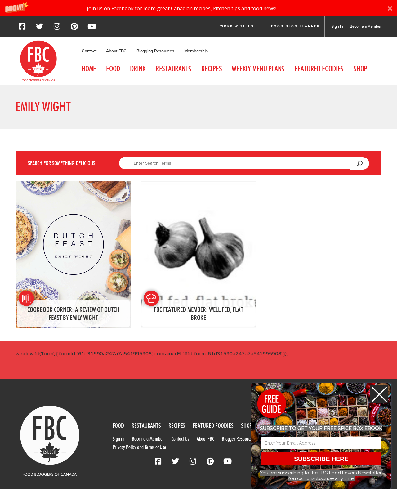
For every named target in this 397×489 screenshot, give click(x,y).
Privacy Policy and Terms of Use (139, 447)
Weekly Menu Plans (258, 68)
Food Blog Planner (295, 26)
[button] (198, 8)
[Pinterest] (74, 28)
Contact (89, 51)
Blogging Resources (155, 51)
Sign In (337, 26)
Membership (196, 51)
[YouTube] (91, 28)
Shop (360, 68)
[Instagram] (56, 28)
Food (113, 68)
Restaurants (173, 68)
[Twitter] (39, 28)
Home (89, 68)
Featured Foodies (319, 68)
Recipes (211, 68)
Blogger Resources (237, 438)
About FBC (116, 51)
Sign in (118, 438)
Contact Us (180, 438)
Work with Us (237, 26)
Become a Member (365, 26)
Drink (138, 68)
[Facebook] (22, 28)
